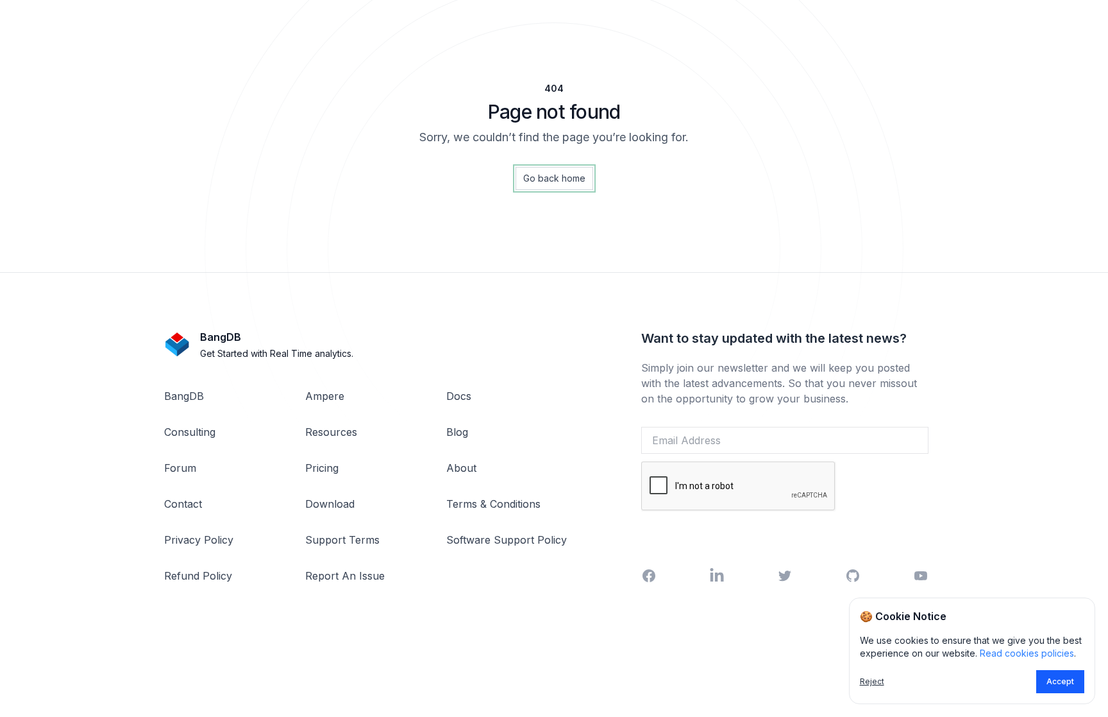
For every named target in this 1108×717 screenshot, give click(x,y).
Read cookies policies (1027, 653)
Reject (872, 681)
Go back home (554, 178)
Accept (1060, 681)
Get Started (784, 530)
